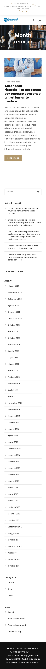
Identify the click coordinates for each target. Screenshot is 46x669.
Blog (10, 589)
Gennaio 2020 (14, 455)
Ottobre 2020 (14, 422)
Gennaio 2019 (14, 468)
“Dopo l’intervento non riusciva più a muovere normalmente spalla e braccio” (24, 211)
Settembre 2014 (15, 546)
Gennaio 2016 (14, 514)
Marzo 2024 (13, 331)
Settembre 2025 (15, 299)
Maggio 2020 (13, 429)
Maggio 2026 (13, 286)
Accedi (11, 612)
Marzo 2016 (13, 501)
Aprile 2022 (13, 390)
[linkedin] (22, 11)
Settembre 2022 (15, 383)
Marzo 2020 (13, 442)
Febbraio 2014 (14, 559)
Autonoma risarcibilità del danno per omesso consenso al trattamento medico (22, 94)
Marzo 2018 (13, 487)
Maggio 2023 (13, 364)
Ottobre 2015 (13, 520)
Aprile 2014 (12, 553)
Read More (13, 158)
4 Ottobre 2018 (12, 82)
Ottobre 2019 (14, 461)
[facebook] (19, 11)
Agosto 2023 (13, 351)
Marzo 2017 (13, 494)
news (10, 595)
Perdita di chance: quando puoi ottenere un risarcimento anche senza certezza (22, 257)
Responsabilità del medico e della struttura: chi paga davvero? (23, 247)
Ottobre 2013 (13, 566)
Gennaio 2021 (14, 416)
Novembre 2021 (15, 403)
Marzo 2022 (13, 396)
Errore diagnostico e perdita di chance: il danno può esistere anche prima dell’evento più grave (24, 222)
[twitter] (26, 11)
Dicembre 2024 (15, 318)
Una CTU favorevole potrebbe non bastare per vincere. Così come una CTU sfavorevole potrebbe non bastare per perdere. (24, 235)
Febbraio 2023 (14, 377)
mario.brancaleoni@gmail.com (17, 6)
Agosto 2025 (13, 305)
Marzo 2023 (13, 370)
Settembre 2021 (15, 409)
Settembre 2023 (15, 344)
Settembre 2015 (15, 527)
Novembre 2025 (15, 292)
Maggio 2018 (13, 481)
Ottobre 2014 (14, 540)
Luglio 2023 (13, 357)
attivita (11, 582)
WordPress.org (14, 631)
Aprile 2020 (13, 435)
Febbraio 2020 (14, 448)
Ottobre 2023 (14, 338)
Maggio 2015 (13, 533)
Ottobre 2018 (14, 474)
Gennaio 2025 (14, 312)
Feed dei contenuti (16, 618)
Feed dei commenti (17, 625)
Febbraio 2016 (14, 507)
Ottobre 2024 (14, 325)
